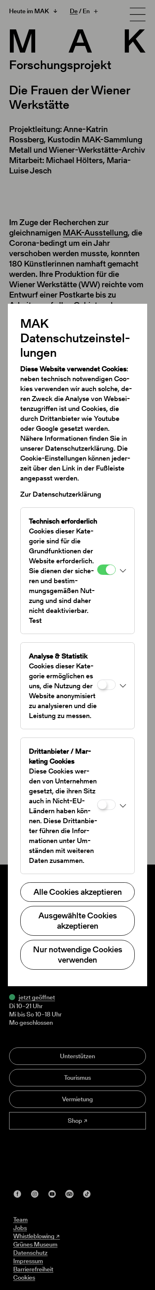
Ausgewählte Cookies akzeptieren (77, 921)
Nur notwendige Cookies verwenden (77, 955)
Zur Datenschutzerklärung (60, 494)
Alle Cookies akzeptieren (77, 892)
